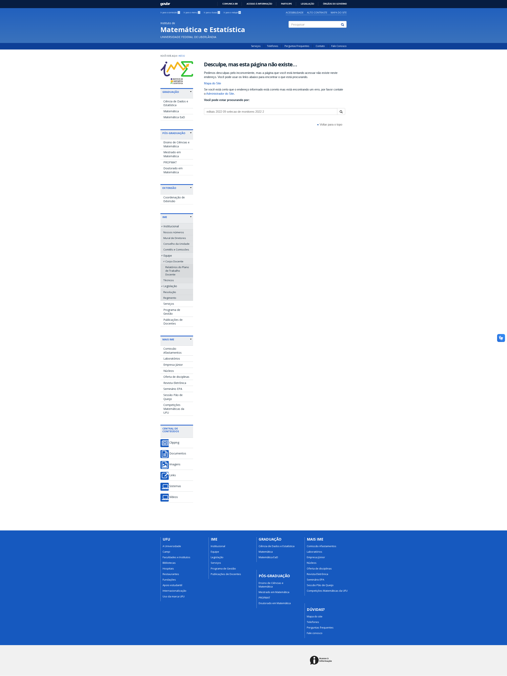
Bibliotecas (169, 563)
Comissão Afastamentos (172, 350)
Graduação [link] (170, 91)
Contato (320, 46)
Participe (286, 3)
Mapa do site (339, 12)
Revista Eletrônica (174, 383)
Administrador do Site (220, 93)
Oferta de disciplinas (176, 377)
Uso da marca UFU (174, 596)
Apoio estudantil (172, 585)
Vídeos (173, 497)
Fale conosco (314, 633)
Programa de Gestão (171, 312)
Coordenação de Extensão (174, 199)
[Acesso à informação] (321, 660)
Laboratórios (171, 358)
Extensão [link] (169, 188)
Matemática (171, 111)
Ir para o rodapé (232, 12)
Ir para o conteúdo (169, 12)
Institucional (171, 226)
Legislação (307, 3)
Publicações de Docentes (173, 322)
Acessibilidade (294, 12)
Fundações (169, 579)
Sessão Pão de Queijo (173, 397)
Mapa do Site (212, 83)
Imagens (174, 464)
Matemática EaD (174, 117)
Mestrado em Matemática (172, 154)
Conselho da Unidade (176, 244)
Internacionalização (174, 590)
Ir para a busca (211, 12)
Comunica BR (230, 3)
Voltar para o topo (330, 124)
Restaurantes (171, 574)
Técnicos (168, 280)
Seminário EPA (172, 389)
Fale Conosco (339, 46)
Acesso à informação (259, 3)
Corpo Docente (174, 261)
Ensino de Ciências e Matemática (176, 144)
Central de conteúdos (170, 430)
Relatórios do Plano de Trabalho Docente (177, 270)
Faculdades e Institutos (176, 557)
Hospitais (168, 568)
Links (172, 475)
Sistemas (175, 486)
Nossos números (173, 232)
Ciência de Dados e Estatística (175, 103)
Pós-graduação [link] (173, 133)
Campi (166, 551)
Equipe (167, 255)
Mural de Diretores (174, 238)
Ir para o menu (192, 12)
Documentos (177, 453)
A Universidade (172, 546)
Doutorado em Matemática (173, 170)
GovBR (164, 3)
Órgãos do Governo (335, 3)
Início (181, 55)
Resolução (169, 292)
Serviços (255, 46)
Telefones (272, 46)
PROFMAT (170, 162)
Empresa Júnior (173, 365)
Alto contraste (317, 12)
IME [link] (164, 217)
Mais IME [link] (168, 339)
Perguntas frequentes (320, 627)
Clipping (174, 442)
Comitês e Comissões (176, 249)
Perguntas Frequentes (297, 46)
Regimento (169, 298)
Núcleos (168, 371)
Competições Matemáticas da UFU (173, 408)
